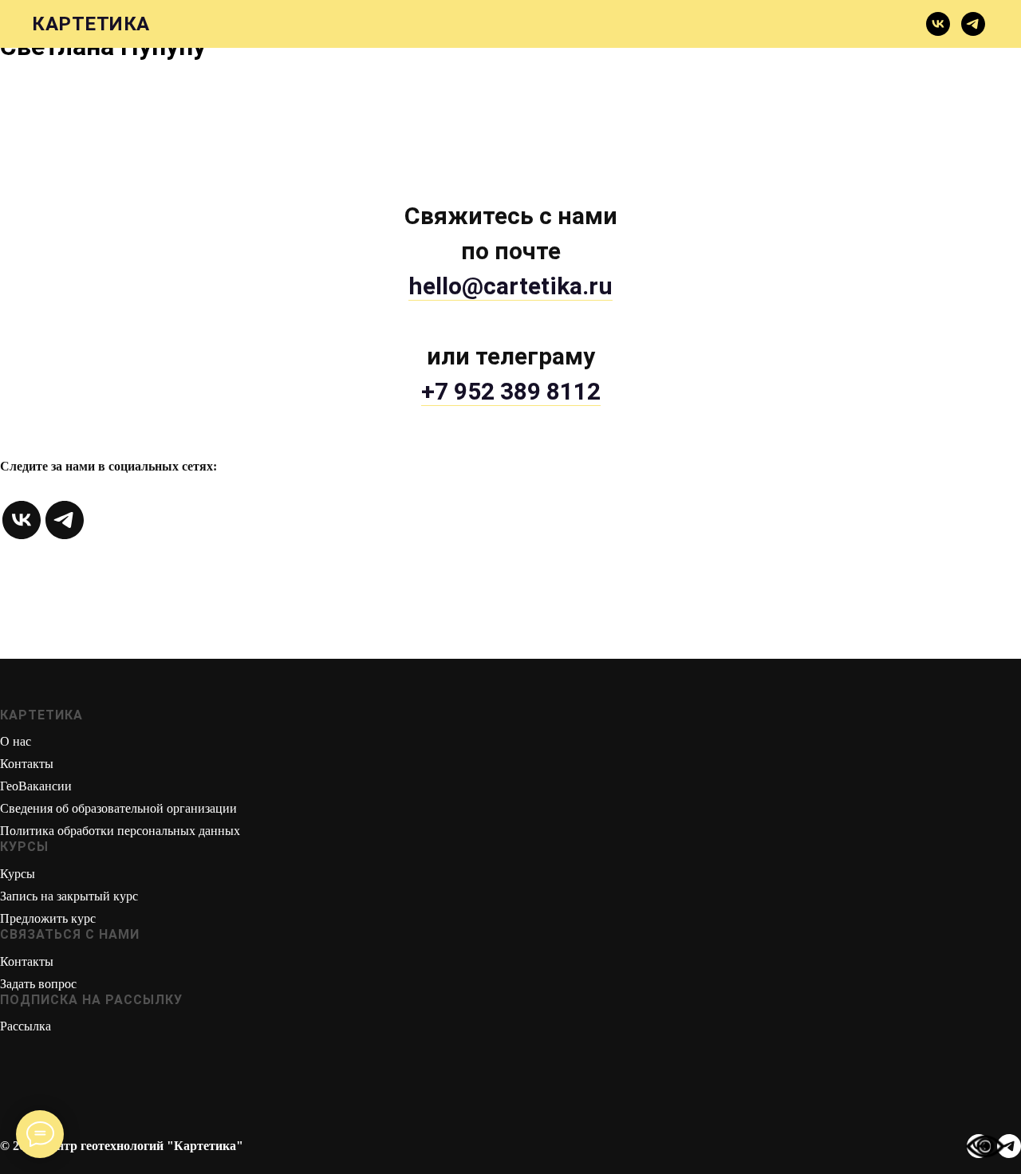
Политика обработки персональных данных (120, 830)
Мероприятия (850, 24)
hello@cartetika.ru (510, 286)
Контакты (26, 763)
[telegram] (973, 24)
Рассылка (25, 1026)
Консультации (468, 24)
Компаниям (585, 24)
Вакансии (743, 24)
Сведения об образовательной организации (118, 808)
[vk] (938, 24)
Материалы (350, 24)
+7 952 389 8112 (511, 391)
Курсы (263, 24)
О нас (15, 741)
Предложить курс (48, 918)
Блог (668, 24)
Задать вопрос (38, 984)
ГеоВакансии (36, 786)
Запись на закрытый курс (69, 896)
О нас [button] (197, 24)
